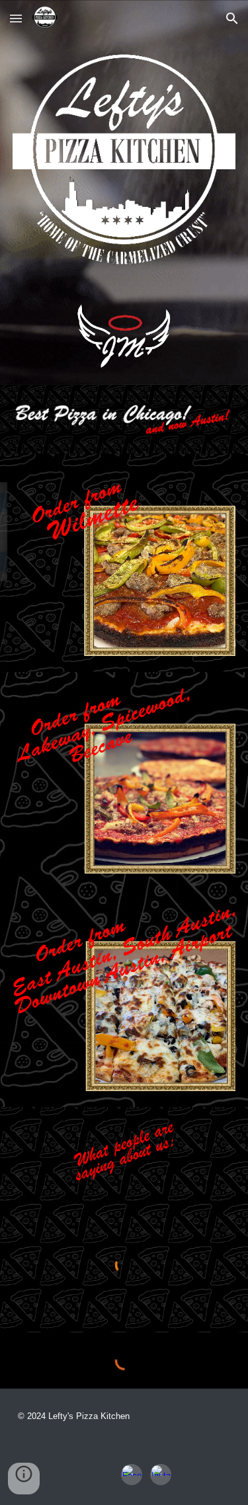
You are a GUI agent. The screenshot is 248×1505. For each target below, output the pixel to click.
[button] (16, 18)
